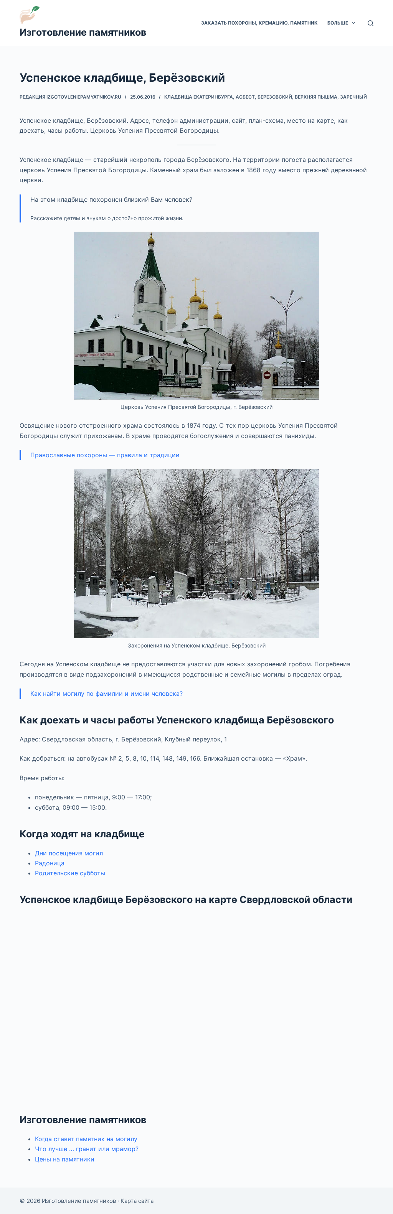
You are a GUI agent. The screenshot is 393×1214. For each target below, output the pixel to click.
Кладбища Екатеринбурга (198, 97)
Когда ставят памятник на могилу (86, 1139)
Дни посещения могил (69, 853)
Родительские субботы (70, 873)
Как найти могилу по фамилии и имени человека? (106, 693)
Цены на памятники (64, 1159)
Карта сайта (137, 1200)
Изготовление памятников (83, 32)
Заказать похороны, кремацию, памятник (259, 23)
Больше (337, 23)
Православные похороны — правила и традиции (105, 455)
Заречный (353, 97)
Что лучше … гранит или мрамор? (87, 1149)
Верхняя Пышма (316, 97)
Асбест (245, 97)
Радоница (49, 863)
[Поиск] (370, 23)
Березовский (275, 97)
